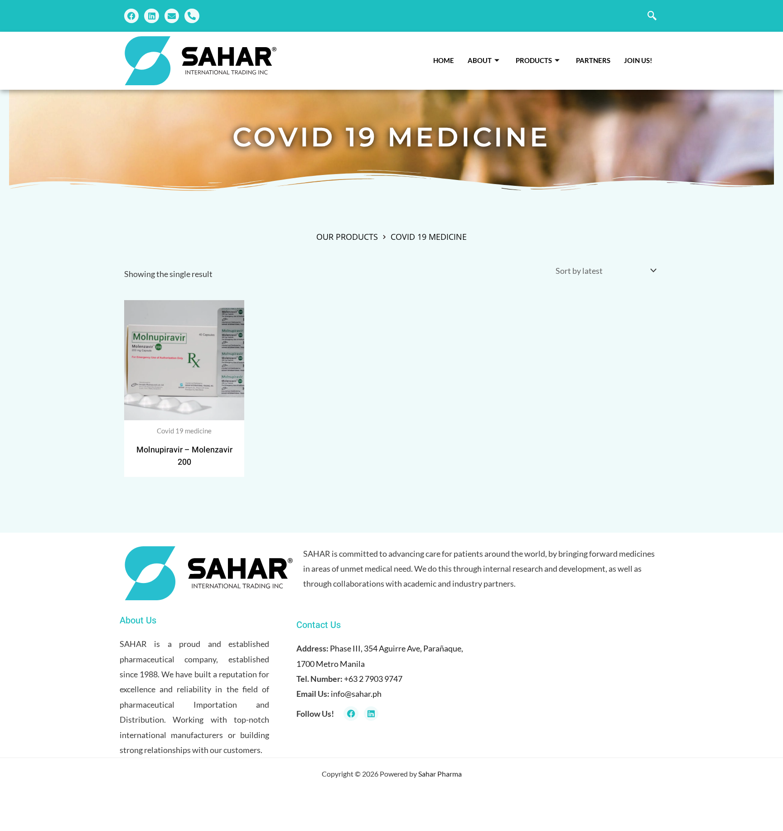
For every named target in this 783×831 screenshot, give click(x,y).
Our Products (347, 236)
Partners (593, 60)
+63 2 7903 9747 (373, 679)
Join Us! (638, 60)
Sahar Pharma (440, 773)
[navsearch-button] (652, 16)
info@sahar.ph (356, 694)
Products (534, 60)
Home (443, 60)
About (480, 60)
